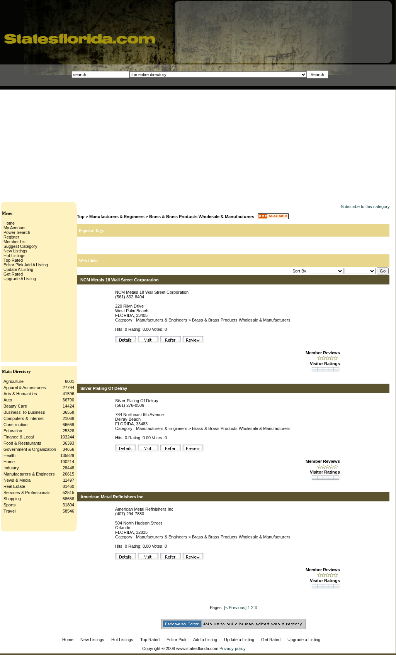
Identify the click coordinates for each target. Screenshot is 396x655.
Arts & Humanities (20, 393)
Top (81, 216)
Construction (15, 424)
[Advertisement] (133, 144)
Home (9, 461)
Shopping (12, 498)
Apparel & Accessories (24, 387)
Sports (9, 505)
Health (9, 455)
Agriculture (13, 381)
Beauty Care (15, 406)
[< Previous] (235, 607)
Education (12, 430)
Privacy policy (232, 648)
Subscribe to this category (365, 206)
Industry (11, 467)
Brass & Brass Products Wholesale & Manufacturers (201, 216)
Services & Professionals (27, 492)
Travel (9, 511)
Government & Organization (29, 449)
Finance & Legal (18, 437)
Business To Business (24, 412)
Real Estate (14, 486)
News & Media (17, 480)
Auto (7, 400)
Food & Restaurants (22, 443)
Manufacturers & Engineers (29, 474)
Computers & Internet (23, 418)
